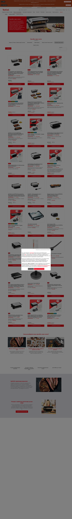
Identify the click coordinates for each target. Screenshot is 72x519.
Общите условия (28, 274)
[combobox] (23, 260)
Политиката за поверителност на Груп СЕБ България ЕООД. (40, 274)
